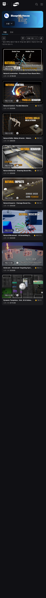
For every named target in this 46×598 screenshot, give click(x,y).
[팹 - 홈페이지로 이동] (16, 4)
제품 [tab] (5, 32)
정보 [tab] (11, 32)
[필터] (23, 38)
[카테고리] (4, 38)
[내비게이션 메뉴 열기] (42, 4)
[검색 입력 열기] (36, 4)
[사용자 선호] (41, 38)
